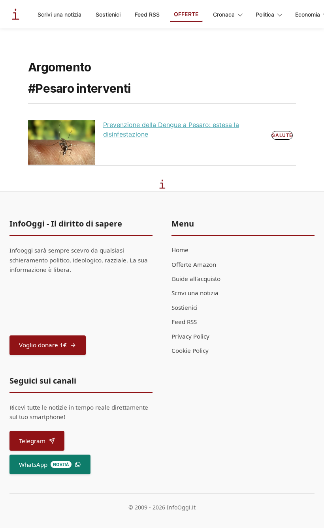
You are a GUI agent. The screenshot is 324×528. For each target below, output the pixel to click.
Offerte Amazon (193, 264)
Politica (265, 14)
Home (179, 250)
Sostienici (108, 14)
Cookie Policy (190, 350)
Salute (282, 135)
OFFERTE (186, 14)
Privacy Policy (190, 336)
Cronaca (224, 14)
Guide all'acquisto (195, 279)
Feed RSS (147, 14)
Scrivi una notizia (59, 14)
